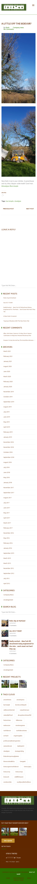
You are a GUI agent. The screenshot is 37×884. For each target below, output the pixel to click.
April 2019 (6, 427)
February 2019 (8, 432)
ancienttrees (7, 699)
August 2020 (7, 366)
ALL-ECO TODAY (8, 302)
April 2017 (6, 518)
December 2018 (8, 442)
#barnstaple (14, 186)
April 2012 (6, 583)
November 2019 (8, 391)
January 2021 (7, 361)
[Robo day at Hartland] (4, 623)
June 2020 (6, 371)
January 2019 (7, 437)
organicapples (18, 736)
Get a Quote (8, 840)
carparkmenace (24, 710)
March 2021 (7, 351)
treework (6, 777)
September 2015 (8, 553)
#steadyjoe (5, 186)
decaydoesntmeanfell (24, 715)
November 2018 (8, 447)
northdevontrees (21, 730)
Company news (18, 27)
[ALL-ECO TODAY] (4, 633)
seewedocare (7, 746)
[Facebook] (2, 818)
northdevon (7, 730)
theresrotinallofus (9, 761)
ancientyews (20, 699)
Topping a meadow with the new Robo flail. (16, 321)
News (29, 878)
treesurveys (19, 772)
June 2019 (6, 417)
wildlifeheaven (19, 777)
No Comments (9, 29)
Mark (7, 27)
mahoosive (6, 725)
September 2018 (8, 457)
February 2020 (8, 381)
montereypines (20, 725)
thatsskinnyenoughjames (11, 756)
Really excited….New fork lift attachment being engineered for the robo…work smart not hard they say (19, 309)
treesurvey (6, 772)
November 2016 (8, 533)
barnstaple (10, 201)
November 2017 (8, 487)
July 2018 (6, 467)
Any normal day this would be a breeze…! (22, 340)
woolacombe (7, 782)
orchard (5, 736)
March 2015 (7, 558)
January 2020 (7, 386)
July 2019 (6, 412)
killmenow (19, 720)
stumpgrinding (19, 751)
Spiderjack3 (20, 746)
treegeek (23, 761)
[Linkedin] (10, 818)
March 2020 (7, 376)
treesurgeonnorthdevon (11, 766)
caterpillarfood (8, 715)
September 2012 (8, 573)
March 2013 (7, 563)
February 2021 (8, 356)
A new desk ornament (10, 316)
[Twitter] (6, 818)
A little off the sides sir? (16, 23)
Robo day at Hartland (9, 298)
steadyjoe (17, 201)
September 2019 (8, 402)
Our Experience (18, 878)
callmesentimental (9, 710)
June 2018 (6, 472)
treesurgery (27, 766)
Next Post (30, 209)
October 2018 (7, 452)
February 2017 (8, 528)
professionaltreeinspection (11, 741)
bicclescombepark (20, 705)
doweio (5, 340)
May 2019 (6, 422)
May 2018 (6, 477)
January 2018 (7, 482)
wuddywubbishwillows (24, 782)
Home (8, 878)
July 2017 (6, 503)
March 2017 (7, 523)
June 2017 (6, 508)
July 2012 (6, 578)
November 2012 (8, 568)
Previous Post (8, 209)
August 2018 (7, 462)
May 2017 (6, 513)
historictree (7, 720)
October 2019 (7, 397)
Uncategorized (8, 600)
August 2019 (7, 407)
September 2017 (8, 492)
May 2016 (6, 538)
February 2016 (8, 543)
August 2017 (7, 497)
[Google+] (14, 818)
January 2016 (7, 548)
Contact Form (19, 880)
